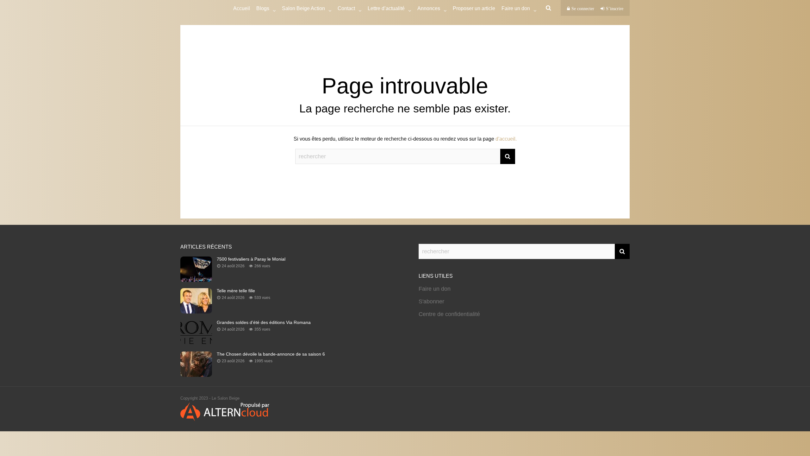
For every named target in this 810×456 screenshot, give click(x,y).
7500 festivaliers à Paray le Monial (251, 259)
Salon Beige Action (303, 8)
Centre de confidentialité (449, 314)
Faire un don (435, 289)
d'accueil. (506, 139)
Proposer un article (474, 8)
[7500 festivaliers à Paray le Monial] (196, 280)
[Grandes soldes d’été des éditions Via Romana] (196, 343)
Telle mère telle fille (236, 290)
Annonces (428, 8)
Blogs (262, 8)
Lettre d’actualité (386, 8)
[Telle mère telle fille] (196, 311)
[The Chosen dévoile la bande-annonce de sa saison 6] (196, 375)
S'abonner (431, 301)
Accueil (241, 8)
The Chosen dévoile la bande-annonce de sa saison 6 (271, 354)
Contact (346, 8)
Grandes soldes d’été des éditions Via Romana (264, 322)
